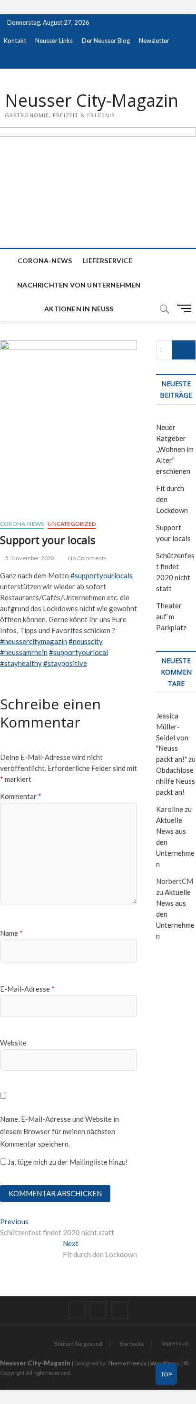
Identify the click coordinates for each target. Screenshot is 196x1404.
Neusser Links (54, 40)
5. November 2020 (29, 558)
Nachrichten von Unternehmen (78, 285)
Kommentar (20, 796)
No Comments (87, 558)
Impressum (175, 1343)
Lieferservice (107, 260)
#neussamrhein (24, 652)
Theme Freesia (127, 1363)
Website (13, 1042)
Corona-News (45, 260)
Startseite (131, 1344)
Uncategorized (72, 523)
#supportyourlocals (101, 575)
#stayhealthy (21, 663)
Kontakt (15, 40)
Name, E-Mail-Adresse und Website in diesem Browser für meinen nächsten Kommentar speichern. (59, 1131)
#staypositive (65, 663)
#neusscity (86, 641)
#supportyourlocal (78, 652)
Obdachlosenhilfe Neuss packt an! (175, 781)
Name (11, 933)
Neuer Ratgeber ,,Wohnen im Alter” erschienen (175, 449)
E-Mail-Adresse (27, 988)
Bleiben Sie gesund (78, 1344)
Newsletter (154, 40)
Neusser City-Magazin (91, 100)
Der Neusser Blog (106, 40)
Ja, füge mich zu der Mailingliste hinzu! (67, 1162)
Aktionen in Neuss (78, 309)
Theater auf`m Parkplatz (171, 616)
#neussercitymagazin (33, 641)
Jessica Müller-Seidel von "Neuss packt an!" (172, 737)
